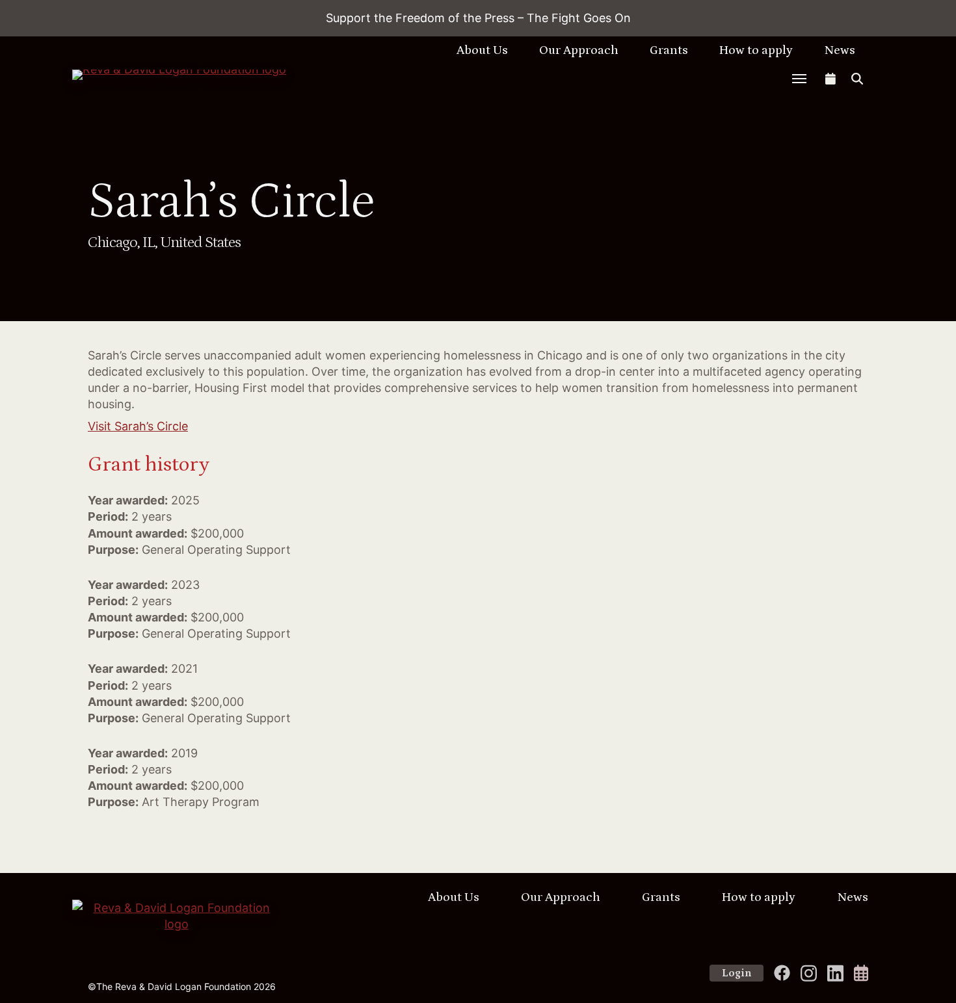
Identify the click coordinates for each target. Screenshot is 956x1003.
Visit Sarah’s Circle (138, 426)
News (839, 50)
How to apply (756, 50)
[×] (799, 79)
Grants (669, 50)
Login (736, 973)
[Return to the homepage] (193, 75)
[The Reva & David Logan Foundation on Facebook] (782, 973)
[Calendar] (861, 973)
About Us (482, 50)
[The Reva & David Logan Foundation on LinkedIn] (835, 973)
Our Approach (578, 50)
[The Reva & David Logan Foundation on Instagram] (809, 973)
